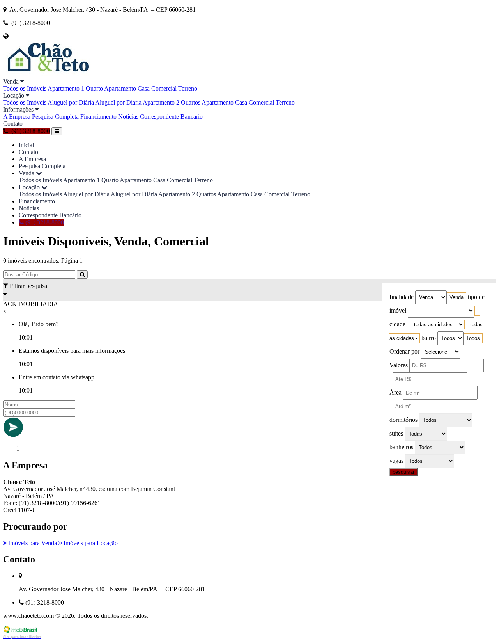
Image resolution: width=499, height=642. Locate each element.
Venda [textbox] (456, 297)
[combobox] (456, 297)
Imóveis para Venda (32, 543)
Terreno (187, 88)
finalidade (401, 296)
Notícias (128, 116)
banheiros (401, 447)
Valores (398, 365)
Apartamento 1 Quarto (75, 88)
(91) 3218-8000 (44, 222)
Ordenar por (404, 351)
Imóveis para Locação (90, 543)
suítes (396, 433)
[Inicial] (47, 74)
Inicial (26, 145)
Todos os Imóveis (24, 88)
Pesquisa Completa (55, 116)
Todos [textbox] (473, 338)
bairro (428, 337)
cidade (397, 324)
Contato (13, 123)
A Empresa (16, 116)
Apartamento (120, 88)
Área (395, 392)
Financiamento (98, 116)
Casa (144, 88)
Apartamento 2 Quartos (171, 102)
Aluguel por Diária (71, 102)
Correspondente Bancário (171, 116)
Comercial (164, 88)
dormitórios (403, 419)
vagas (396, 460)
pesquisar (403, 472)
